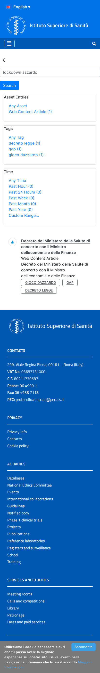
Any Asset (18, 105)
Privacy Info (17, 432)
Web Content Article (30, 111)
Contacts (14, 439)
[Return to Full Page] (4, 60)
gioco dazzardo (26, 154)
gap (15, 148)
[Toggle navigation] (9, 43)
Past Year (21, 209)
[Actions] (8, 7)
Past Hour (21, 186)
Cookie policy (18, 446)
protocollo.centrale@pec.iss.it (40, 399)
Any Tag (16, 137)
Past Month (22, 203)
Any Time (17, 180)
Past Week (21, 197)
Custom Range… (24, 215)
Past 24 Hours (25, 192)
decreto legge (24, 143)
